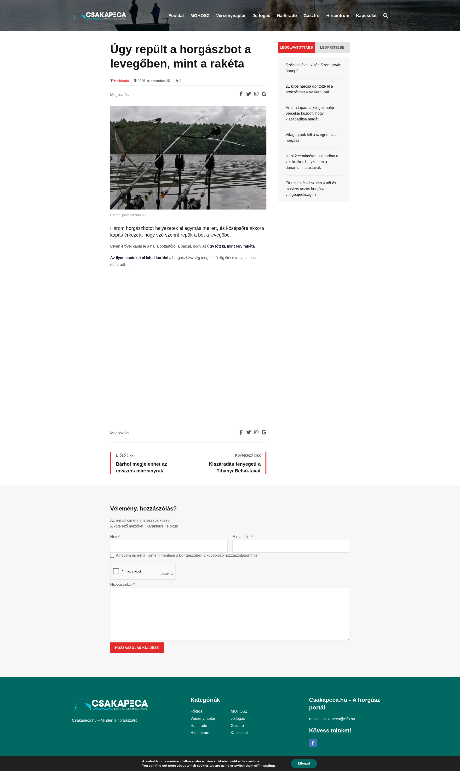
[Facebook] (313, 743)
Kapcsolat (239, 733)
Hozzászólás (122, 585)
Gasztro (237, 726)
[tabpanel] (314, 129)
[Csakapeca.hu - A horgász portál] (100, 16)
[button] (385, 15)
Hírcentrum (199, 733)
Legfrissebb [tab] (332, 47)
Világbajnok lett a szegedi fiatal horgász (312, 137)
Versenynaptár (202, 718)
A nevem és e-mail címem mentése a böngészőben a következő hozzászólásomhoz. (187, 555)
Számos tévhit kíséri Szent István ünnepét (313, 68)
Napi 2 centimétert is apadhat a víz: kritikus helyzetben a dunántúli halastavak (312, 162)
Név (115, 537)
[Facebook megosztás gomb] (241, 93)
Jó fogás (238, 718)
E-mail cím (242, 537)
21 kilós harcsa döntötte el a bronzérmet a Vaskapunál (309, 89)
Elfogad (304, 763)
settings (269, 766)
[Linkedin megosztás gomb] (256, 93)
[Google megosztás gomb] (264, 93)
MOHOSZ (239, 711)
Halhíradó (121, 81)
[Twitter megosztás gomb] (248, 93)
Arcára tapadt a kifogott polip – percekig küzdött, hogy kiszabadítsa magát (311, 113)
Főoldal (196, 711)
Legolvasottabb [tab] (296, 47)
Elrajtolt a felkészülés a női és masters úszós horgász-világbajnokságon (311, 189)
